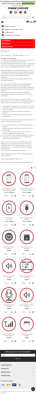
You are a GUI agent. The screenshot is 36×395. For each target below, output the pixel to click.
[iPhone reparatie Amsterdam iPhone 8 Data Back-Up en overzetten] (27, 258)
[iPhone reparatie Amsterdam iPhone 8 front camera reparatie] (27, 316)
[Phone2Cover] (18, 10)
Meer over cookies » (18, 5)
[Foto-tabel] (32, 168)
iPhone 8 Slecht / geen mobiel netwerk (9, 334)
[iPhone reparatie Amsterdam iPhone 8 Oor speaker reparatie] (9, 258)
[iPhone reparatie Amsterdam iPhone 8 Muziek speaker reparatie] (27, 287)
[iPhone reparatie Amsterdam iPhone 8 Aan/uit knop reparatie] (9, 229)
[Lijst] (34, 168)
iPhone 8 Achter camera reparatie (26, 247)
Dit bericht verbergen (28, 3)
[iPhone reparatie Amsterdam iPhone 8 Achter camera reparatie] (27, 229)
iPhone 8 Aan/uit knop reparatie (9, 247)
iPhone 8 (27, 55)
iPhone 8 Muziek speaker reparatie (26, 305)
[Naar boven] (33, 389)
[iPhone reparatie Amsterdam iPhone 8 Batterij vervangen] (9, 200)
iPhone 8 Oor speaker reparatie (9, 276)
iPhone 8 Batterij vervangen (9, 218)
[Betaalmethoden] (3, 384)
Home (2, 55)
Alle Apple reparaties (18, 55)
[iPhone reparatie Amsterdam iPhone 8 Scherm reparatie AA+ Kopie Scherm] (27, 171)
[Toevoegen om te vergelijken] (12, 196)
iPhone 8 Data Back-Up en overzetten (27, 276)
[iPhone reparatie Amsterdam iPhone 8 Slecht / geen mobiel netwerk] (9, 316)
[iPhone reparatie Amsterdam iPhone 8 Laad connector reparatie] (27, 200)
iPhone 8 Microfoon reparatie (9, 305)
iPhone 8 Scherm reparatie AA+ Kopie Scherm (27, 189)
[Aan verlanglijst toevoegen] (15, 196)
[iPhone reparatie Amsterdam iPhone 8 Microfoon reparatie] (9, 287)
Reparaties (8, 55)
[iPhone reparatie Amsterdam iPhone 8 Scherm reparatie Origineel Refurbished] (9, 171)
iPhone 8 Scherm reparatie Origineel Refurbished (9, 189)
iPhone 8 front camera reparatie (27, 334)
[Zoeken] (33, 17)
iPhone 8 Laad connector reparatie (26, 218)
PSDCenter (24, 391)
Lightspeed (3, 393)
